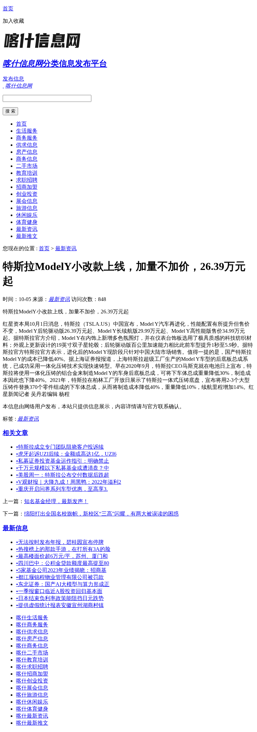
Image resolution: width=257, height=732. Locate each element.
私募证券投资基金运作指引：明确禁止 (62, 461)
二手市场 (26, 166)
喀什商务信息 (32, 645)
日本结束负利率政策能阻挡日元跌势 (60, 598)
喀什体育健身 (32, 709)
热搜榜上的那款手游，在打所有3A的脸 (63, 549)
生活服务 (26, 131)
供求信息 (26, 145)
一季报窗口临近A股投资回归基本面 (59, 591)
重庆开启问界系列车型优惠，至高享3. (62, 489)
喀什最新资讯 (32, 716)
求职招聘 (26, 180)
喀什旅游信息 (32, 695)
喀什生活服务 (32, 617)
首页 (8, 8)
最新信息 (15, 528)
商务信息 (26, 159)
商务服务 (26, 138)
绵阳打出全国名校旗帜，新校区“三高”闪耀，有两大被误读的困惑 (101, 514)
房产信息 (26, 152)
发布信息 (13, 79)
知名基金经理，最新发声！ (56, 501)
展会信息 (26, 201)
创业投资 (26, 194)
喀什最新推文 (32, 723)
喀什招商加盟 (32, 674)
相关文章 (15, 432)
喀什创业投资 (32, 681)
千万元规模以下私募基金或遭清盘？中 (62, 468)
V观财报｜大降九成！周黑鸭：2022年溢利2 (68, 482)
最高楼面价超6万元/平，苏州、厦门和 (62, 556)
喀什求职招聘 (32, 667)
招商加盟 (26, 187)
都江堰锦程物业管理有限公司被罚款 (60, 577)
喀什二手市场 (32, 652)
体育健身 (26, 222)
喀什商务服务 (32, 624)
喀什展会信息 (32, 688)
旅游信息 (26, 208)
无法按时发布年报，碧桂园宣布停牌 (60, 542)
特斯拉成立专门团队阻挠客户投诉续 (60, 447)
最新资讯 (26, 229)
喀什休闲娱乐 (32, 702)
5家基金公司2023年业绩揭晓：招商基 (61, 570)
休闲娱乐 (26, 215)
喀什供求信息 (32, 631)
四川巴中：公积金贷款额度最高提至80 (62, 563)
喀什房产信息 (32, 638)
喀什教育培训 (32, 660)
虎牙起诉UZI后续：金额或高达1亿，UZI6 (66, 454)
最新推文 (26, 236)
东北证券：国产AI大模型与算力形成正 (62, 584)
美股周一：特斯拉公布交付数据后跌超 (62, 475)
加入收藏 (13, 21)
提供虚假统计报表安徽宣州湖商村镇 (60, 605)
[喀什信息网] (44, 48)
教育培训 (26, 173)
